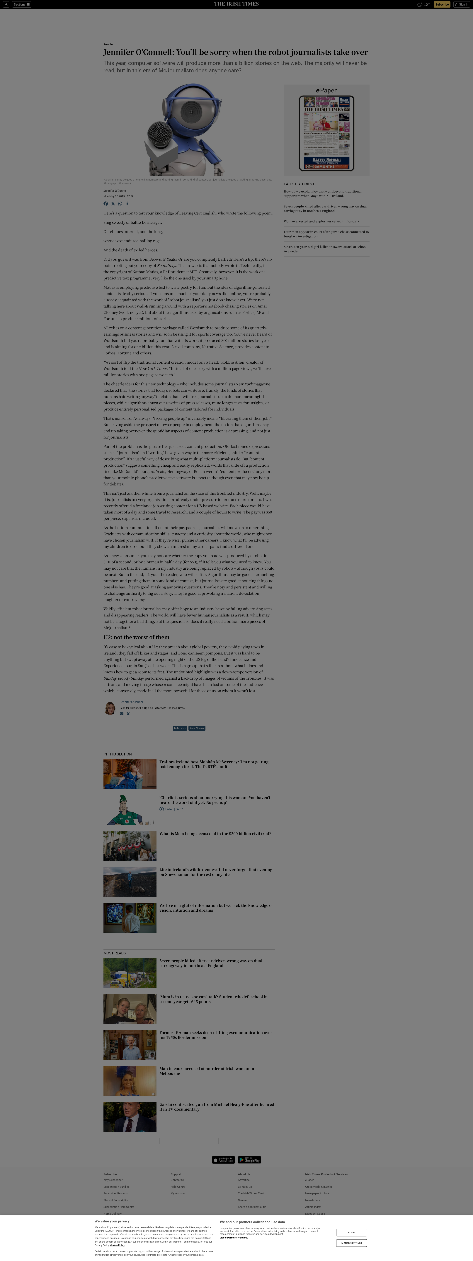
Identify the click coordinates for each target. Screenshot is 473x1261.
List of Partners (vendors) (234, 1237)
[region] (236, 1238)
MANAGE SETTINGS (351, 1243)
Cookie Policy (117, 1245)
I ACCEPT (352, 1232)
